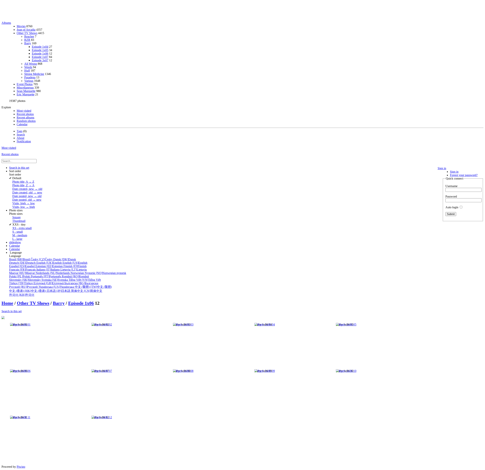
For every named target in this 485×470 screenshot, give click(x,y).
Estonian (49, 266)
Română (75, 276)
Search (21, 134)
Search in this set (12, 311)
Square (16, 217)
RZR (27, 39)
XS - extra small (22, 228)
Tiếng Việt (85, 279)
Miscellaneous (25, 87)
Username (451, 186)
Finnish (75, 266)
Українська (56, 286)
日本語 (59, 290)
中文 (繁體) (93, 286)
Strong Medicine (34, 74)
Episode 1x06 (40, 53)
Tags (19, 131)
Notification (24, 141)
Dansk (64, 259)
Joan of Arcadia (26, 29)
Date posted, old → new (26, 199)
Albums (6, 22)
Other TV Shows (27, 33)
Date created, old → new (27, 192)
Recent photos (25, 114)
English (49, 262)
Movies (21, 26)
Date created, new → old (27, 188)
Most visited (24, 110)
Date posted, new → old (26, 196)
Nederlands (53, 273)
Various (28, 80)
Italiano (48, 269)
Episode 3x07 (40, 60)
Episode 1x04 (40, 46)
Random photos (26, 121)
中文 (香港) (28, 290)
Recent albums (25, 117)
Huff (27, 70)
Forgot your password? (464, 175)
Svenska (55, 279)
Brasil (20, 259)
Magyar (22, 273)
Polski (20, 276)
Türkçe (21, 283)
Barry (27, 43)
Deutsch (22, 262)
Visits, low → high (23, 206)
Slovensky (25, 279)
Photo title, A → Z (23, 181)
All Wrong (30, 63)
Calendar (22, 124)
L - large (17, 238)
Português (46, 276)
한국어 (21, 294)
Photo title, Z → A (23, 185)
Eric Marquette (25, 94)
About (20, 138)
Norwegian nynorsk (98, 273)
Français (22, 269)
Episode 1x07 (40, 57)
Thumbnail (18, 221)
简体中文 (86, 290)
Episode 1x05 (40, 50)
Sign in (442, 168)
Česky (42, 259)
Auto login (452, 207)
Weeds (28, 67)
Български (81, 283)
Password (451, 196)
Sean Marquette (26, 91)
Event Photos (25, 84)
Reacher (29, 36)
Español (22, 266)
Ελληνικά (49, 283)
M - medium (19, 235)
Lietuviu (73, 269)
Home (7, 303)
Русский (23, 286)
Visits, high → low (23, 203)
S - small (17, 231)
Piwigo (21, 466)
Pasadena (29, 77)
